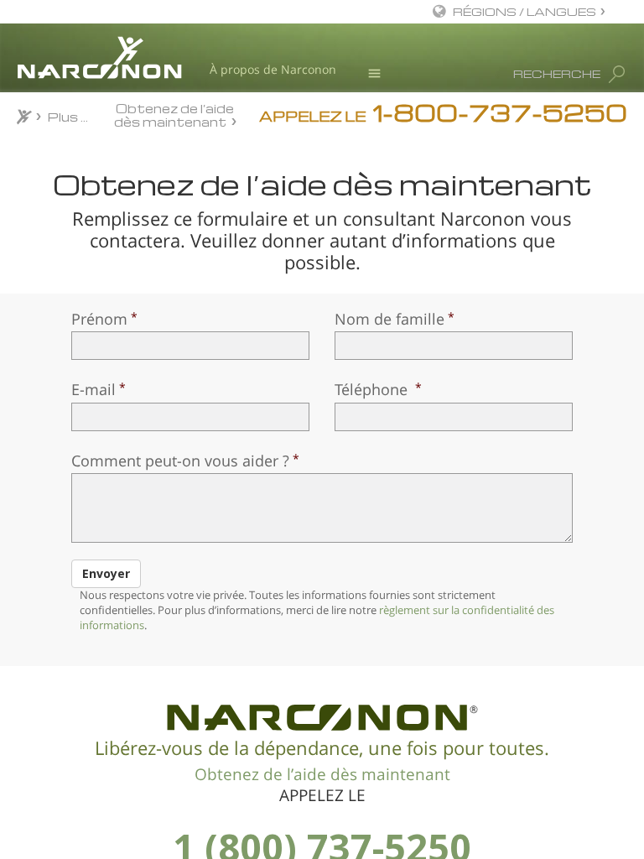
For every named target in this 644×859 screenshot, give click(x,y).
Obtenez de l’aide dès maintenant (174, 114)
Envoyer (106, 573)
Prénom (99, 319)
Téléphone (373, 389)
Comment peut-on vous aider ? (180, 460)
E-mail (93, 389)
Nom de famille (389, 319)
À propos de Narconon (273, 69)
